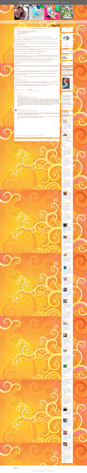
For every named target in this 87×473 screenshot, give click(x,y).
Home (37, 139)
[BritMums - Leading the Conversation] (67, 64)
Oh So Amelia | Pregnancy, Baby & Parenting (66, 347)
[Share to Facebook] (31, 89)
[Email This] (28, 89)
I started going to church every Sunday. (31, 55)
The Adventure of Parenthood (66, 191)
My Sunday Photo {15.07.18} (68, 349)
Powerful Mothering (66, 157)
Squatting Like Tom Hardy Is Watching (69, 267)
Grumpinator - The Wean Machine (66, 430)
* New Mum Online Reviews (24, 21)
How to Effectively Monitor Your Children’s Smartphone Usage (67, 398)
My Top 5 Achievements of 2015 (69, 432)
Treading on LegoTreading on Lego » (67, 377)
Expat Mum (65, 320)
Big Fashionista (66, 265)
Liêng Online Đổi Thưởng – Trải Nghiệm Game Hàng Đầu (67, 181)
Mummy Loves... (66, 168)
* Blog (16, 21)
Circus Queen (65, 213)
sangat (16, 49)
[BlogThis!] (29, 89)
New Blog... (65, 388)
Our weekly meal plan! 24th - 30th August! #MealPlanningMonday (69, 122)
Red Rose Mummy (66, 363)
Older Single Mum (66, 418)
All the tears (65, 355)
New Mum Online (66, 298)
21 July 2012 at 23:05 (26, 109)
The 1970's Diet (66, 387)
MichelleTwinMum (20, 109)
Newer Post (17, 139)
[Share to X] (30, 89)
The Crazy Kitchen (66, 252)
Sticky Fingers (65, 311)
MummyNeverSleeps (66, 396)
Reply (18, 106)
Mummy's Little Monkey (67, 202)
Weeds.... (68, 407)
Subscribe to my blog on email (52, 21)
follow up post (50, 81)
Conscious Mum (62, 21)
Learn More (63, 2)
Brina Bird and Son (66, 287)
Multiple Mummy (66, 245)
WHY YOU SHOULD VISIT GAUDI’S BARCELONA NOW (67, 204)
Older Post (57, 139)
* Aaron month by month (35, 21)
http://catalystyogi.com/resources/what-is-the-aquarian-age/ (46, 71)
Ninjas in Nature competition (67, 378)
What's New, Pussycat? (67, 354)
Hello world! (65, 246)
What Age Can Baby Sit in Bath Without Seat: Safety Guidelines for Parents (67, 170)
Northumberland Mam (67, 119)
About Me (43, 21)
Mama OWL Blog (66, 234)
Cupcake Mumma (66, 276)
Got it (67, 2)
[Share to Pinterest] (32, 89)
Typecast (64, 145)
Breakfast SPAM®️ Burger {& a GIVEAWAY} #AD (69, 255)
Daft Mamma (65, 179)
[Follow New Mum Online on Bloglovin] (66, 73)
